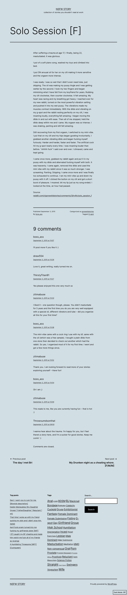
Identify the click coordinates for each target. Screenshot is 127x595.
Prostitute (57, 556)
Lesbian (60, 535)
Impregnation (53, 532)
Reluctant (67, 556)
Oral (67, 548)
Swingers (72, 564)
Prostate (51, 552)
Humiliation (69, 527)
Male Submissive (65, 540)
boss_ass (39, 214)
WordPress (112, 584)
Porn (73, 548)
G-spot (91, 214)
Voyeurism (52, 569)
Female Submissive (57, 518)
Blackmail (74, 501)
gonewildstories (88, 211)
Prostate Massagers (64, 553)
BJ (67, 501)
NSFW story (63, 9)
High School (54, 527)
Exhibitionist (71, 509)
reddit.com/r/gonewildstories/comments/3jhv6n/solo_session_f (62, 195)
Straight (52, 564)
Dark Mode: (118, 592)
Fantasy (52, 513)
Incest (63, 531)
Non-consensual (55, 548)
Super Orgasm (62, 565)
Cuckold (51, 509)
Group (75, 522)
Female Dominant (67, 513)
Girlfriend (64, 522)
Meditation (68, 544)
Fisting (71, 518)
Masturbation (55, 543)
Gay (55, 522)
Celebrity (70, 505)
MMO (76, 544)
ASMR (55, 501)
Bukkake (62, 505)
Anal (50, 501)
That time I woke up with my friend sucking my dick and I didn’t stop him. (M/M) (26, 520)
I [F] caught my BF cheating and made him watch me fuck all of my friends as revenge (26, 537)
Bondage (52, 505)
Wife (62, 569)
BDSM (62, 500)
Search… (88, 495)
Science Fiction (64, 560)
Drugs (60, 509)
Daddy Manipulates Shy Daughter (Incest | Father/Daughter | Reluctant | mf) (26, 510)
